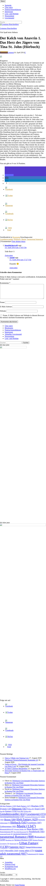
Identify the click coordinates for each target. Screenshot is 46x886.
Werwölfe (11, 850)
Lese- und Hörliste (12, 14)
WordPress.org (10, 869)
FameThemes (20, 885)
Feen (20, 811)
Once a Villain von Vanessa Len (17, 758)
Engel (40, 809)
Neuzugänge (9, 16)
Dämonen (19, 808)
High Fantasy (27, 819)
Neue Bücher (35, 829)
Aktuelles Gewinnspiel (13, 334)
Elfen (31, 809)
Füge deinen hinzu (18, 241)
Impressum (9, 12)
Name (2, 302)
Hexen (10, 819)
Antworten (9, 255)
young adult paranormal (21, 852)
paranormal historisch (35, 239)
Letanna (11, 52)
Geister (27, 811)
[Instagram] (9, 205)
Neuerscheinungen (6, 832)
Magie (23, 239)
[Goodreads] (9, 214)
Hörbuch (17, 239)
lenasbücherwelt (11, 245)
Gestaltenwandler (6, 239)
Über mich (9, 7)
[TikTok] (9, 220)
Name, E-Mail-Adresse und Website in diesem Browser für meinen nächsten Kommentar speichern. (22, 316)
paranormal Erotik (6, 834)
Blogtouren (9, 328)
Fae (2, 811)
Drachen (37, 806)
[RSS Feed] (9, 230)
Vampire (17, 846)
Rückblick (10, 840)
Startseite (8, 5)
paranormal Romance (17, 836)
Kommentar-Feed (11, 867)
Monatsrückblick (7, 829)
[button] (9, 175)
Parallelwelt (36, 831)
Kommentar (5, 283)
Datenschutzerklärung (13, 10)
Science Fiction (23, 840)
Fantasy (11, 811)
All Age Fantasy (8, 806)
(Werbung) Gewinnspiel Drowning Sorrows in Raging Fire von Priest (23, 794)
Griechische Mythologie (32, 817)
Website (3, 311)
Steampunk (14, 843)
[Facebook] (9, 189)
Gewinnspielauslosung (12, 817)
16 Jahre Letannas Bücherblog (16, 769)
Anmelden (9, 862)
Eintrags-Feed (10, 864)
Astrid (12, 258)
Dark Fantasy (24, 806)
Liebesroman (8, 826)
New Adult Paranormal (21, 832)
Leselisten (34, 823)
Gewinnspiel (9, 18)
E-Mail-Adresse (6, 307)
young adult (26, 850)
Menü (3, 1)
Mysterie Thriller (20, 829)
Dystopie (5, 809)
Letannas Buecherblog (8, 28)
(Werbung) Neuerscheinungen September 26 (21, 760)
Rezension (4, 52)
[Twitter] (9, 196)
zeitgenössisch (33, 854)
